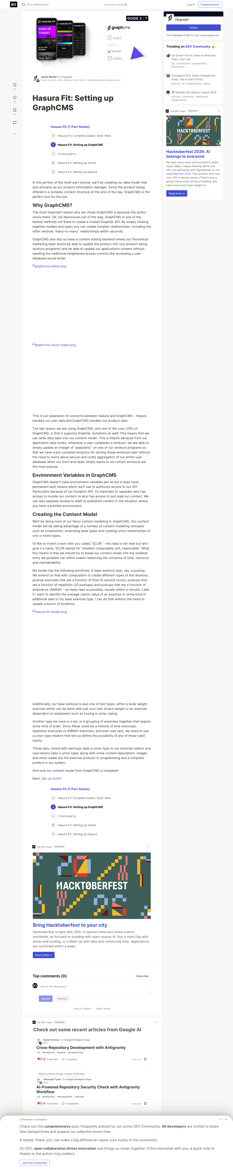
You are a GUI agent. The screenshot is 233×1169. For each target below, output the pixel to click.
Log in (190, 4)
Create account (210, 4)
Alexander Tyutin (52, 1079)
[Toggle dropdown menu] (148, 846)
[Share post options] (15, 134)
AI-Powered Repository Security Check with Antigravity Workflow (88, 1089)
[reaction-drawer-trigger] (15, 87)
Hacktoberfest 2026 (178, 173)
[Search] (23, 4)
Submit (45, 998)
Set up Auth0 (51, 778)
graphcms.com (113, 80)
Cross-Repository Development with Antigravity (81, 1047)
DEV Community (197, 46)
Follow (193, 27)
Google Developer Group (77, 1039)
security (79, 1096)
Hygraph (67, 76)
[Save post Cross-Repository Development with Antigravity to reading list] (145, 1059)
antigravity (48, 1052)
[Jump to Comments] (15, 99)
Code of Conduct (82, 1008)
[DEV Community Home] (14, 4)
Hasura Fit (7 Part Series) (70, 127)
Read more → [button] (177, 193)
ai (38, 1052)
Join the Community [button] (34, 1162)
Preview (62, 998)
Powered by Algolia (114, 4)
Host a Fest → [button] (43, 955)
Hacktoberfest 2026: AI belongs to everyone (188, 154)
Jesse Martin (49, 76)
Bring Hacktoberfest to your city (70, 925)
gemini (61, 1052)
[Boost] (15, 122)
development (64, 1096)
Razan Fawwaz (51, 1039)
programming (75, 1052)
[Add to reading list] (15, 112)
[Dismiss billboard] (225, 1119)
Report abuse (103, 1008)
